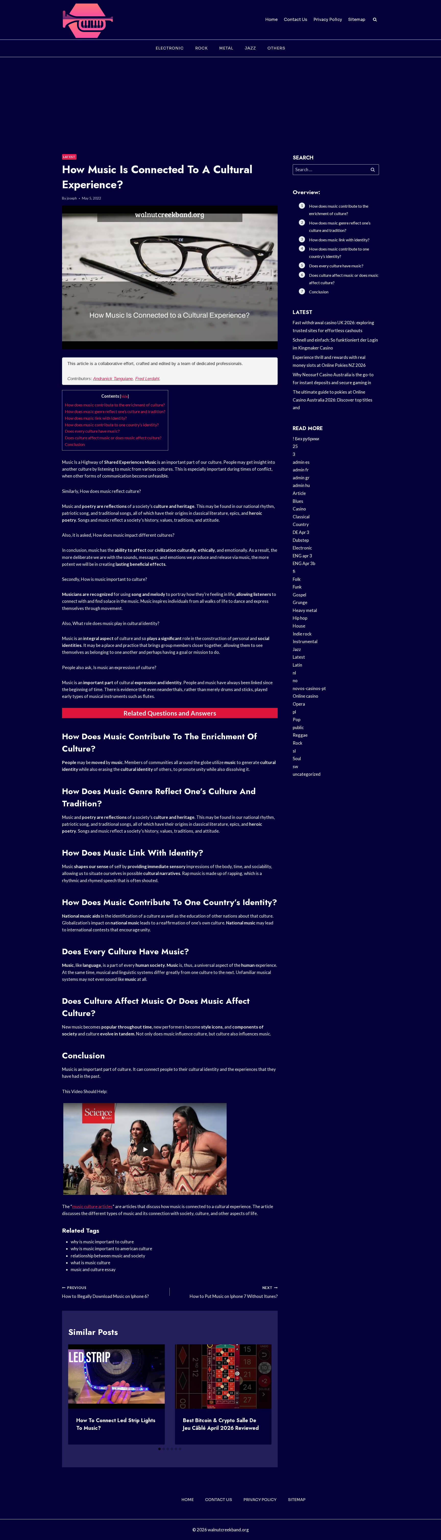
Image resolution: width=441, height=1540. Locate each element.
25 (295, 446)
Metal (226, 48)
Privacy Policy (327, 19)
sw (295, 766)
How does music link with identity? (96, 418)
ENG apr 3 (302, 555)
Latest (69, 157)
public (298, 727)
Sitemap (356, 19)
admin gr (301, 477)
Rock (201, 48)
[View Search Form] (375, 20)
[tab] (159, 1449)
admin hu (301, 485)
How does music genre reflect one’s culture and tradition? (115, 411)
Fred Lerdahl (147, 378)
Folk (297, 579)
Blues (298, 501)
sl (294, 751)
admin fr (301, 469)
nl (294, 672)
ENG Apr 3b (304, 563)
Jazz (250, 48)
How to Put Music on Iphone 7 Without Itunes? (233, 1292)
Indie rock (302, 633)
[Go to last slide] (76, 1394)
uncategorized (307, 774)
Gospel (299, 594)
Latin (297, 665)
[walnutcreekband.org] (87, 20)
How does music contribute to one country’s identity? (112, 424)
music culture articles (92, 1206)
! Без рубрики (306, 438)
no (295, 680)
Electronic (170, 48)
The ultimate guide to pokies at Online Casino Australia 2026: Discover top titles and (332, 399)
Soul (297, 758)
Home (271, 19)
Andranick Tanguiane (113, 378)
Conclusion (75, 444)
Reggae (300, 735)
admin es (301, 462)
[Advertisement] (220, 95)
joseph (72, 198)
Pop (296, 719)
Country (301, 524)
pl (294, 712)
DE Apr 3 (301, 532)
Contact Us (295, 19)
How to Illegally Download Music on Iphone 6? (105, 1292)
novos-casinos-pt (309, 688)
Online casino (305, 696)
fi (294, 571)
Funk (297, 587)
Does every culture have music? (92, 431)
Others (276, 48)
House (299, 626)
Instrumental (305, 641)
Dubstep (301, 540)
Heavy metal (305, 610)
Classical (301, 516)
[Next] (263, 1394)
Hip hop (300, 618)
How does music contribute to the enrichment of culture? (115, 404)
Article (299, 493)
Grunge (300, 602)
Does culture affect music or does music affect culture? (113, 437)
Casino (299, 508)
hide (124, 396)
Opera (299, 704)
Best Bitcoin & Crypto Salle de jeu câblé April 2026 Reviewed (221, 1424)
